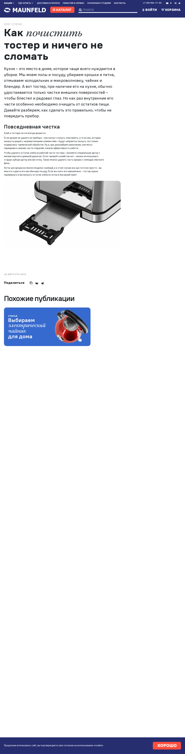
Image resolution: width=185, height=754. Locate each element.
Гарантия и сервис (73, 3)
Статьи (17, 24)
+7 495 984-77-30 (152, 3)
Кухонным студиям (99, 3)
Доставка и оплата (48, 3)
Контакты (120, 3)
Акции (8, 3)
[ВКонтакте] (36, 282)
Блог (7, 24)
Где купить (24, 3)
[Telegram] (42, 282)
